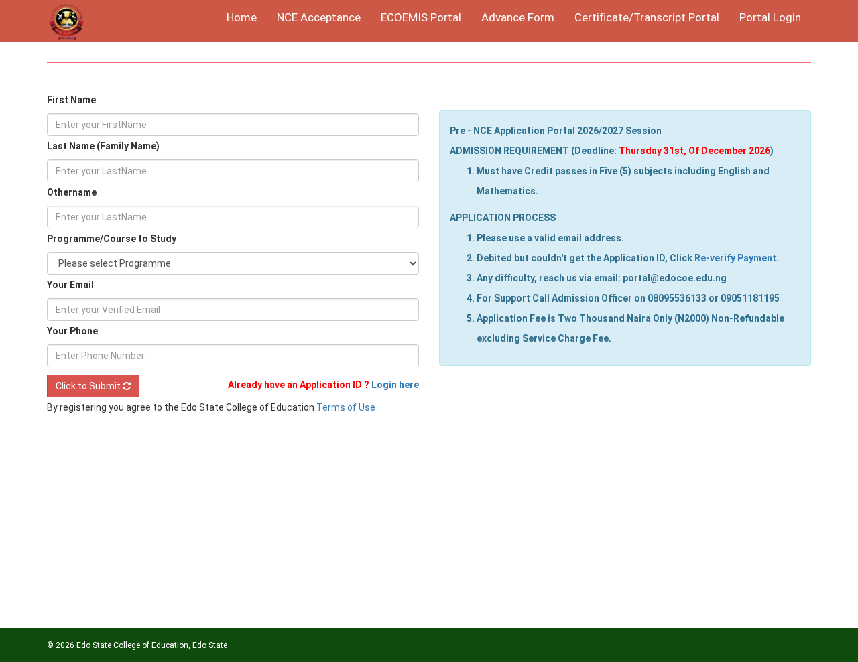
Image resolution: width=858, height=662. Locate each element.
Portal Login (770, 17)
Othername (72, 192)
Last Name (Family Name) (103, 146)
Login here (395, 384)
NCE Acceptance (319, 17)
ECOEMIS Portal (421, 17)
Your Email (70, 284)
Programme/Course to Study (111, 238)
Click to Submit (89, 386)
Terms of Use (345, 407)
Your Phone (72, 331)
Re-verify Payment (735, 258)
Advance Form (517, 17)
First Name (71, 99)
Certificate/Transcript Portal (646, 17)
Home (242, 17)
